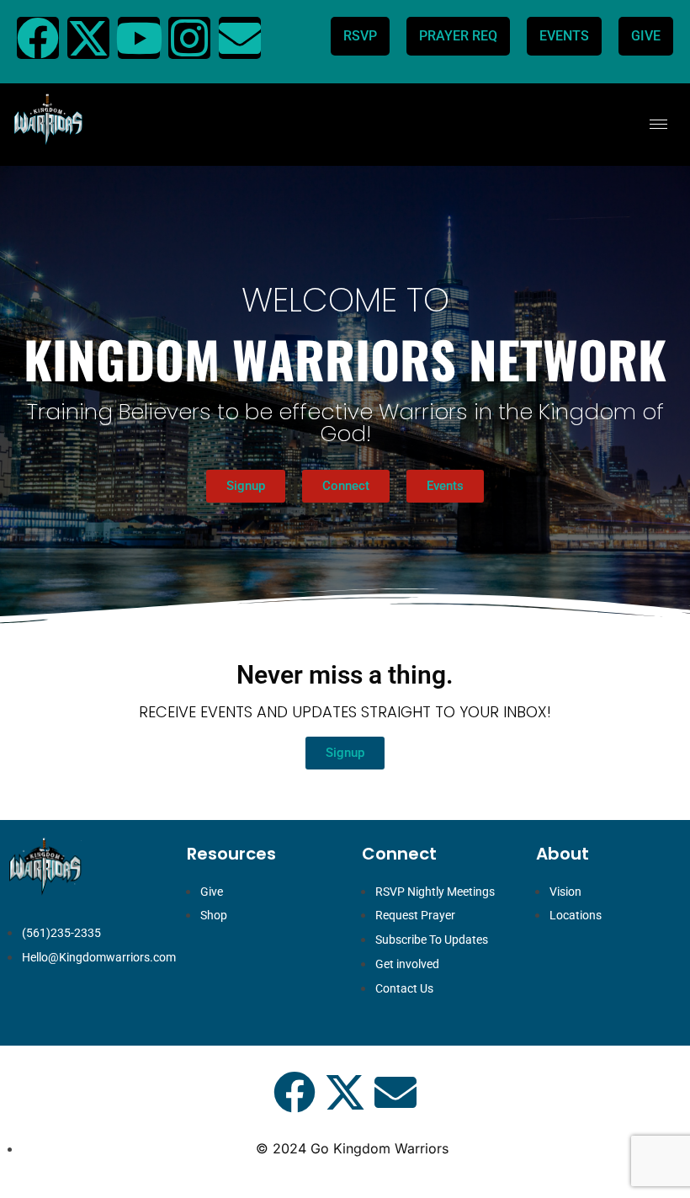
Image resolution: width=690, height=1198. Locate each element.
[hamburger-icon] (658, 124)
